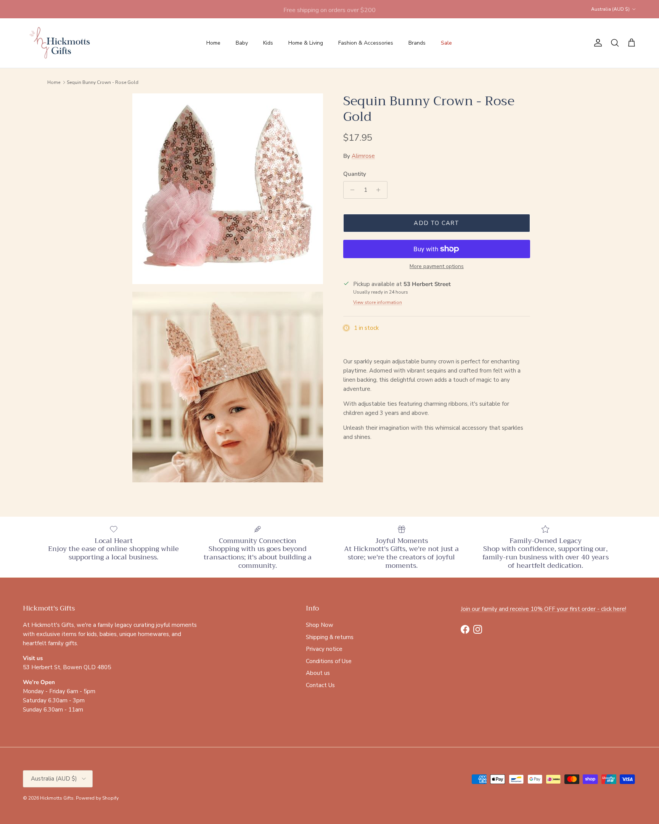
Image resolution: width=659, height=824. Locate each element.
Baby (242, 43)
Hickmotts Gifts (57, 798)
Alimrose (363, 156)
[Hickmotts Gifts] (60, 43)
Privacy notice (324, 649)
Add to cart (436, 223)
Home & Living (305, 43)
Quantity (354, 174)
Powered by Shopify (97, 798)
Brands (417, 43)
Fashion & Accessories (365, 43)
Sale (446, 43)
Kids (268, 43)
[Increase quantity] (380, 190)
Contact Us (320, 685)
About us (318, 673)
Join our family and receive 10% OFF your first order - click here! (543, 609)
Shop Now (319, 625)
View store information (377, 302)
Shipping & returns (330, 637)
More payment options (437, 266)
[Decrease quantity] (350, 190)
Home (213, 43)
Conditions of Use (329, 661)
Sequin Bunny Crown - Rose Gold (102, 82)
